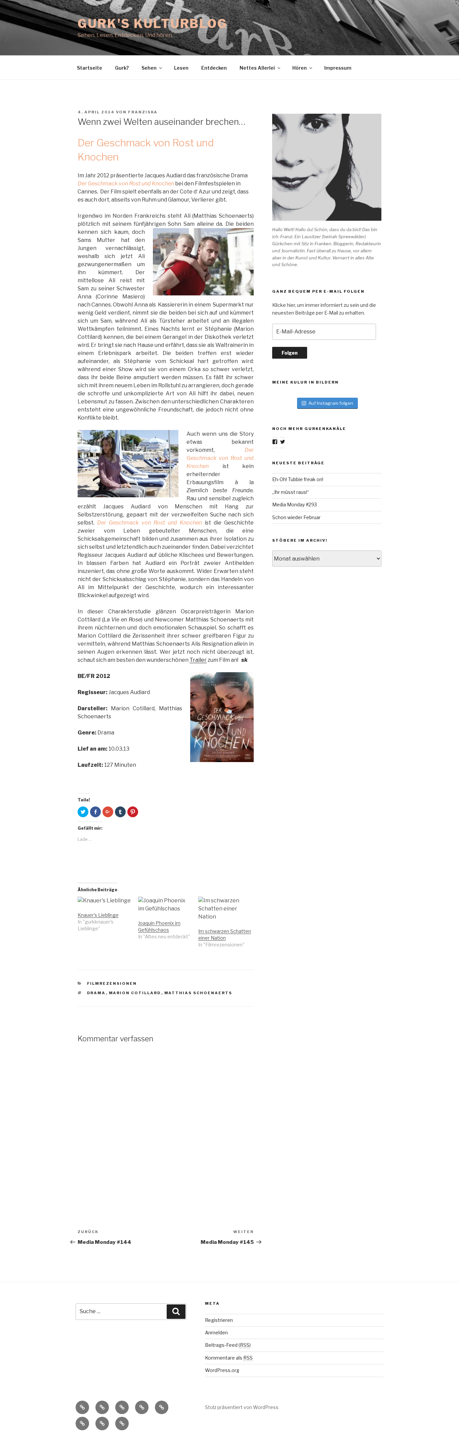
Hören (299, 68)
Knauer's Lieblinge (98, 915)
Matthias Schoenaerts (198, 993)
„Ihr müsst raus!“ (290, 492)
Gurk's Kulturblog (152, 23)
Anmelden (216, 1332)
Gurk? (122, 68)
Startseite (89, 68)
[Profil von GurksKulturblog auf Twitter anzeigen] (282, 441)
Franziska (143, 112)
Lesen (181, 68)
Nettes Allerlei (257, 68)
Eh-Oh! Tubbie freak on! (297, 479)
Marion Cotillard (135, 993)
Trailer (198, 660)
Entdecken (214, 68)
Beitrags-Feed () (228, 1345)
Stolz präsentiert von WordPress (242, 1407)
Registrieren (219, 1320)
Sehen (149, 68)
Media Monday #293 (294, 504)
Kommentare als (229, 1358)
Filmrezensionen (112, 983)
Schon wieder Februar (296, 517)
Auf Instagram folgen (330, 403)
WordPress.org (222, 1370)
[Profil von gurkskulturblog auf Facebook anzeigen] (275, 441)
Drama (96, 993)
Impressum (337, 68)
